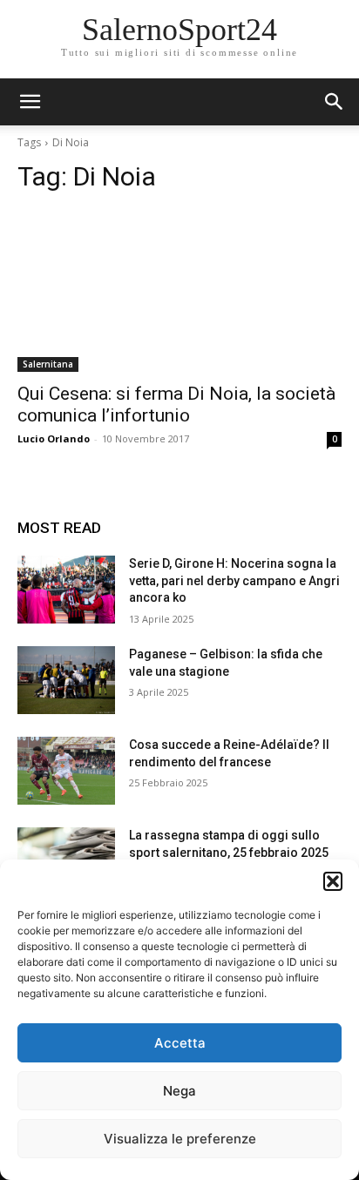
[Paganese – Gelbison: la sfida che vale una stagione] (66, 680)
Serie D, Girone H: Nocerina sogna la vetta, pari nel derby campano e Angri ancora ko (234, 580)
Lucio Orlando (53, 438)
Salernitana (48, 364)
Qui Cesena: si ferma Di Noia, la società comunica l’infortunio (176, 404)
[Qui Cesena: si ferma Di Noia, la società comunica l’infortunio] (179, 291)
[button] (333, 881)
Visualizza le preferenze (180, 1138)
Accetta (180, 1043)
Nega (179, 1090)
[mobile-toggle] (30, 101)
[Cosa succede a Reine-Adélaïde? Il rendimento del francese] (66, 771)
